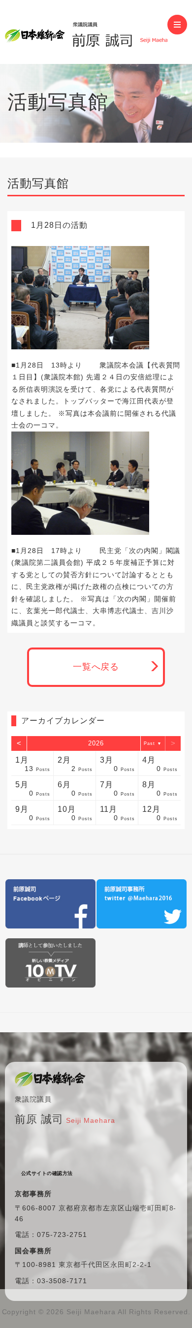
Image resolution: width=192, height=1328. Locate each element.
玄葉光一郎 (44, 611)
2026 (96, 743)
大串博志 (107, 611)
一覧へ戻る (96, 667)
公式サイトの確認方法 (47, 1173)
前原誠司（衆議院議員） (86, 32)
